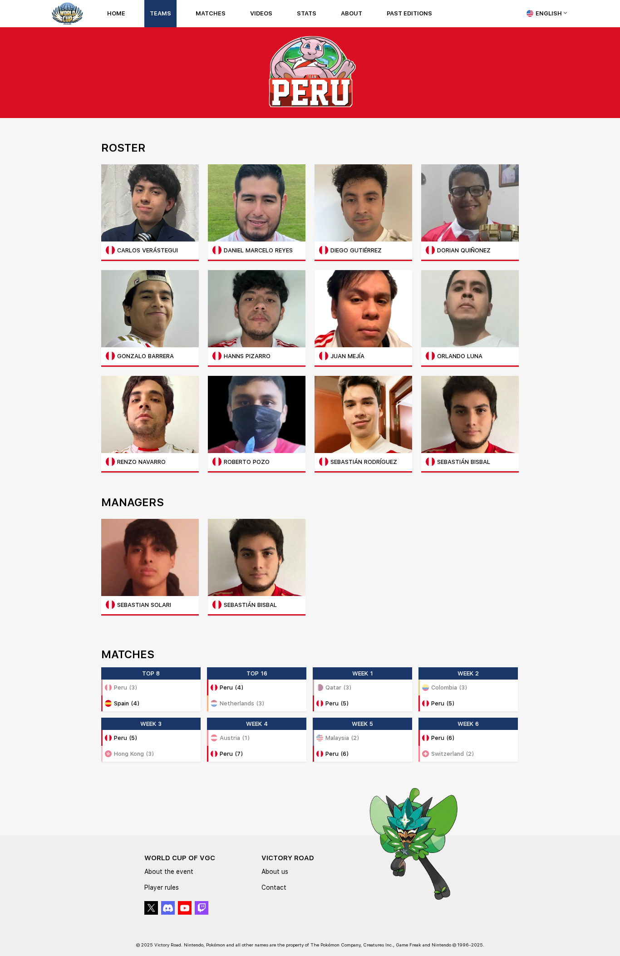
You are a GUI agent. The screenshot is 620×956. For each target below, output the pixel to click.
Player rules (161, 887)
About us (274, 871)
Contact (273, 887)
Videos (261, 13)
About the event (168, 871)
